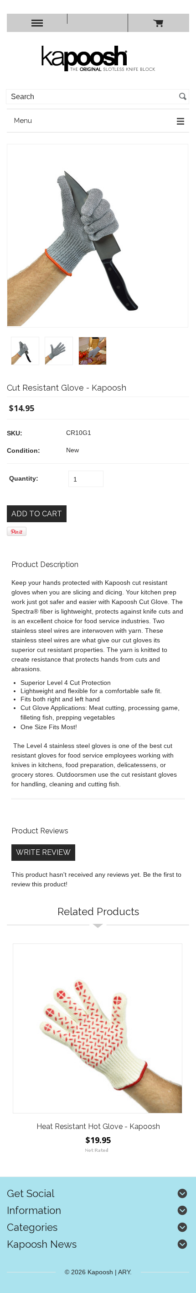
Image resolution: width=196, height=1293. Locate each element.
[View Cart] (158, 23)
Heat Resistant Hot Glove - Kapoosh (98, 1126)
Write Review (43, 852)
